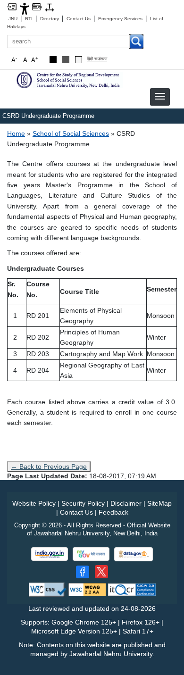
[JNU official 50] (101, 571)
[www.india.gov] (49, 554)
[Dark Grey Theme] (65, 59)
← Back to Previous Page (49, 466)
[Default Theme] (78, 59)
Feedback (113, 512)
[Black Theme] (53, 59)
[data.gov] (133, 554)
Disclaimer (126, 503)
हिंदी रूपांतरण (97, 59)
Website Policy (34, 503)
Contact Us (79, 18)
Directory (50, 18)
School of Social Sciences (71, 133)
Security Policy (83, 503)
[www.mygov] (91, 554)
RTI (29, 18)
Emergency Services (121, 18)
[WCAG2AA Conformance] (87, 589)
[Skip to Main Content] (12, 6)
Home (16, 133)
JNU (13, 18)
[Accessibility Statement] (24, 8)
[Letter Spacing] (49, 6)
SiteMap (159, 503)
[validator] (48, 589)
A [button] (34, 60)
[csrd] (68, 79)
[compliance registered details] (132, 589)
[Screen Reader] (37, 6)
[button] (160, 96)
